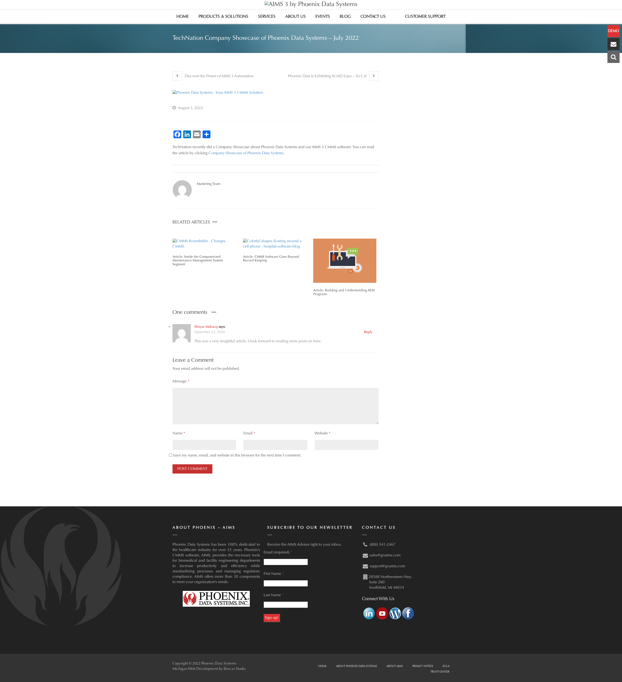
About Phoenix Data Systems (356, 666)
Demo (613, 31)
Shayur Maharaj (206, 327)
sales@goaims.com (385, 555)
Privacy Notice (422, 666)
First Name (274, 574)
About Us (295, 17)
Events (322, 17)
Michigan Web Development (195, 669)
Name (179, 433)
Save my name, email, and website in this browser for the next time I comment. (237, 456)
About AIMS (395, 666)
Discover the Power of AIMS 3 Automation (219, 76)
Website (322, 433)
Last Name (274, 595)
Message (181, 381)
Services (267, 17)
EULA (446, 666)
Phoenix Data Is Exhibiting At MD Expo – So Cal (327, 76)
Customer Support (425, 17)
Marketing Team (208, 184)
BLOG (345, 17)
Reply (368, 332)
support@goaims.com (387, 566)
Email (249, 433)
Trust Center (440, 672)
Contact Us (373, 17)
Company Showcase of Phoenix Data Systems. (246, 153)
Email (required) (278, 552)
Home (182, 17)
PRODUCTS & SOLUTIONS (223, 17)
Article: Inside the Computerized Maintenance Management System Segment (198, 260)
